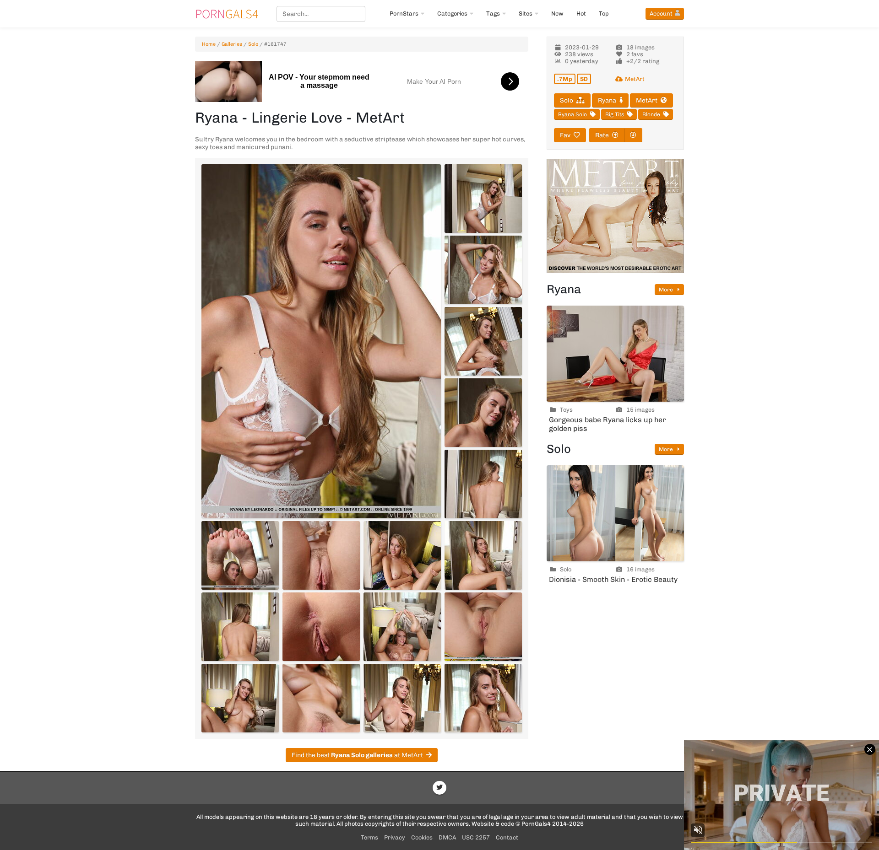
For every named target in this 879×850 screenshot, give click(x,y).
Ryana (607, 100)
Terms (369, 837)
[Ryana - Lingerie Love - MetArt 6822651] (483, 698)
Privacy (394, 837)
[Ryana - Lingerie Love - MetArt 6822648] (240, 698)
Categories (452, 13)
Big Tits (614, 114)
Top (604, 13)
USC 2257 (476, 837)
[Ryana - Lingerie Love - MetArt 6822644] (240, 626)
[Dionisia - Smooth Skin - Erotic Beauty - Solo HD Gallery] (615, 513)
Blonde (651, 114)
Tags (493, 13)
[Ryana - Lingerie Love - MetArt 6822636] (483, 270)
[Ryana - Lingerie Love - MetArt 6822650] (402, 698)
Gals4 (226, 13)
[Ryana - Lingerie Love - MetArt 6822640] (240, 555)
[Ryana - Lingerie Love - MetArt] (321, 341)
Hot (581, 13)
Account (661, 13)
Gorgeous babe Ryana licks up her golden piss (607, 424)
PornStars (404, 13)
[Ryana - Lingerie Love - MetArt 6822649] (321, 698)
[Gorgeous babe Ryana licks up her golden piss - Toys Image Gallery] (615, 354)
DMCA (447, 837)
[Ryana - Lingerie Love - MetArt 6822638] (483, 412)
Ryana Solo (572, 114)
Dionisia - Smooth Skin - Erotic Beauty (613, 579)
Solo (253, 44)
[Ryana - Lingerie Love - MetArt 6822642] (402, 555)
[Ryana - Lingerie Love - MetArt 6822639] (483, 484)
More (666, 289)
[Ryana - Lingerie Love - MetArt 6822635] (483, 198)
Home (209, 44)
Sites (525, 13)
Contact (507, 837)
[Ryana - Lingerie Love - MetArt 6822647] (483, 626)
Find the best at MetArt (357, 755)
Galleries (232, 44)
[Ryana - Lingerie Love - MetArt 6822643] (483, 555)
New (557, 13)
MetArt (635, 78)
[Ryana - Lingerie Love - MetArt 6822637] (483, 341)
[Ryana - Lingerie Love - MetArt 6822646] (402, 626)
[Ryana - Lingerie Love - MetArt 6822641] (321, 555)
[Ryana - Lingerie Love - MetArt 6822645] (321, 626)
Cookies (422, 837)
